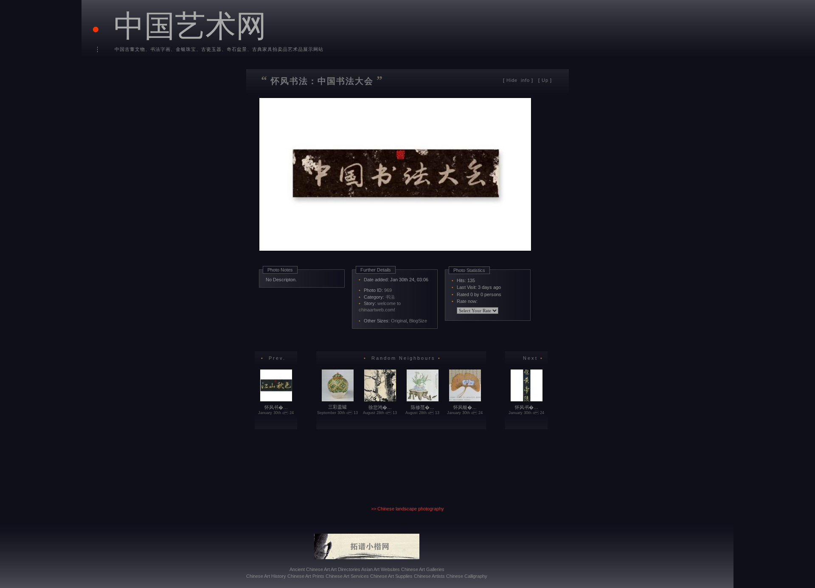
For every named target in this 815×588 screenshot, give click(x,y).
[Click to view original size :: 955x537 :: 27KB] (396, 262)
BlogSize (418, 320)
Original (399, 320)
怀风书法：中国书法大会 (322, 81)
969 (388, 290)
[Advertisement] (358, 338)
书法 (390, 297)
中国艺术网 (190, 24)
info (518, 80)
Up (545, 80)
